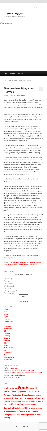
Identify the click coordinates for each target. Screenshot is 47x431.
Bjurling (14, 388)
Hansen (38, 395)
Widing (7, 417)
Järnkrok (30, 398)
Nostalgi (6, 345)
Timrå (38, 415)
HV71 (21, 398)
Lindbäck (32, 401)
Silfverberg (29, 408)
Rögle (21, 408)
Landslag (7, 336)
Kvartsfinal (10, 286)
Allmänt (6, 309)
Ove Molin (8, 408)
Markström (17, 404)
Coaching (7, 319)
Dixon (5, 264)
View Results (23, 301)
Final (8, 281)
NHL (5, 343)
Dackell (38, 262)
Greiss (33, 395)
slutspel (6, 355)
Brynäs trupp (14, 368)
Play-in (9, 288)
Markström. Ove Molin (20, 264)
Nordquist (32, 405)
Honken (15, 398)
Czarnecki (33, 388)
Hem (5, 74)
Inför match (8, 328)
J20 (5, 331)
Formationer (8, 324)
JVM (25, 398)
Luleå (5, 405)
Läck (9, 405)
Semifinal (10, 284)
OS (5, 350)
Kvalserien (10, 293)
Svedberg (23, 414)
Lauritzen (25, 401)
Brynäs (13, 262)
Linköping (39, 401)
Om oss (20, 74)
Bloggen (6, 314)
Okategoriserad (9, 348)
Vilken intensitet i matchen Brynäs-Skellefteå (27, 373)
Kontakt (12, 74)
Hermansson (7, 398)
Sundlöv (34, 411)
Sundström (15, 415)
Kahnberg (38, 398)
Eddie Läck (30, 392)
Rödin (16, 407)
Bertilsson (7, 388)
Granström (26, 395)
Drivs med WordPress (23, 427)
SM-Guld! (10, 279)
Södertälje (32, 415)
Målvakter (7, 338)
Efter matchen (21, 262)
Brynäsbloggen (14, 13)
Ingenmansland (12, 291)
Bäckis (6, 312)
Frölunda (8, 395)
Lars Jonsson (15, 401)
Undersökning (8, 359)
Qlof (23, 95)
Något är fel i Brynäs (18, 375)
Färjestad (16, 394)
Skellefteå (8, 411)
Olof (5, 368)
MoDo (26, 405)
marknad (7, 340)
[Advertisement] (23, 53)
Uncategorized (9, 357)
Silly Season (8, 352)
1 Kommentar (41, 89)
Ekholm (37, 392)
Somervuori (25, 411)
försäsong (7, 326)
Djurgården (21, 391)
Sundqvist (8, 414)
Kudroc (10, 264)
